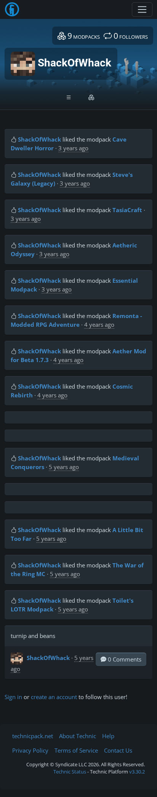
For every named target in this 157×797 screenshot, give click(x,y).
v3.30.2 (137, 771)
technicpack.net (32, 736)
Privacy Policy (30, 750)
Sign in (13, 697)
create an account (54, 697)
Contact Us (118, 750)
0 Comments (123, 659)
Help (108, 736)
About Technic (77, 736)
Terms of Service (76, 750)
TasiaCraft (127, 210)
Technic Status (69, 771)
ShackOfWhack (39, 139)
